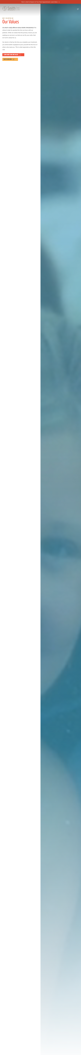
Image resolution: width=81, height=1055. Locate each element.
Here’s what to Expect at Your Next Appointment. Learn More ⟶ (40, 2)
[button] (78, 9)
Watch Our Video (8, 59)
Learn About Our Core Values (11, 54)
